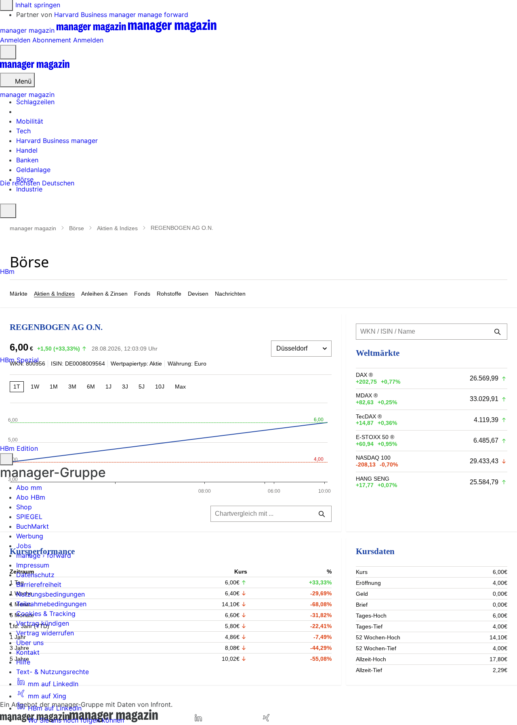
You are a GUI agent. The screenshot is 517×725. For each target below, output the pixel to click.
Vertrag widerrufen (45, 633)
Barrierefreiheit (38, 584)
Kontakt (28, 652)
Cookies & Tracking (46, 613)
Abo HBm (30, 497)
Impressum (32, 565)
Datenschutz (35, 575)
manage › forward (43, 555)
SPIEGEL (29, 517)
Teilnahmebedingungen (51, 604)
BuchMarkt (32, 526)
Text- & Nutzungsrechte (52, 672)
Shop (24, 507)
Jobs (23, 546)
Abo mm (29, 487)
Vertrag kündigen (42, 623)
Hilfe (23, 662)
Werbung (29, 536)
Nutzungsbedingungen (50, 594)
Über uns (30, 643)
